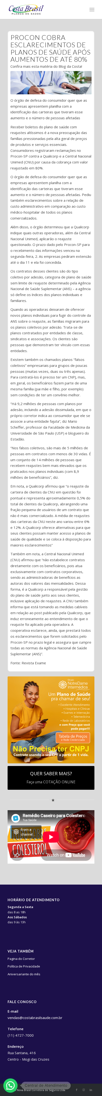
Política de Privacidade (24, 966)
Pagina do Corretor (21, 959)
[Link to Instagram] (83, 1089)
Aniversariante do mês (24, 974)
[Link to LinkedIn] (90, 1089)
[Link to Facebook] (76, 1089)
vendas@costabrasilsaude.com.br (35, 1017)
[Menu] (91, 9)
